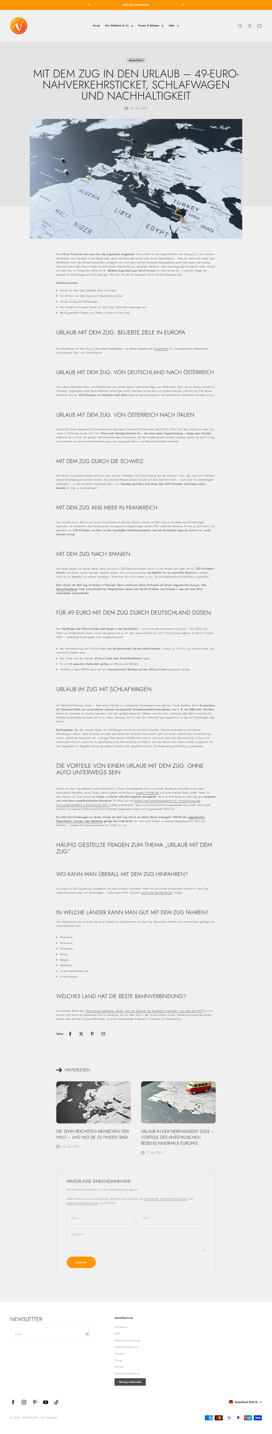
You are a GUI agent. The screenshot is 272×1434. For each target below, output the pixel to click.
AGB (117, 1334)
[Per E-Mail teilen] (103, 1034)
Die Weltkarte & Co (117, 25)
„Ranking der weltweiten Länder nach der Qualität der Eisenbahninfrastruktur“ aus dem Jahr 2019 (144, 1011)
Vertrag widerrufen (130, 1382)
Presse (118, 1360)
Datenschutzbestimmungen (83, 1203)
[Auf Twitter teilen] (81, 1034)
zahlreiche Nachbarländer (157, 893)
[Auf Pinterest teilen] (92, 1034)
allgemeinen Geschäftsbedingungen (166, 1199)
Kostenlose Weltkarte (127, 1373)
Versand (119, 1354)
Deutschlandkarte (66, 589)
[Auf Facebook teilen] (70, 1034)
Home (96, 25)
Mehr (172, 25)
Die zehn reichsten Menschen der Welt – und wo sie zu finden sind (92, 1134)
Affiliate (119, 1367)
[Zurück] (89, 5)
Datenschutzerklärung (127, 1340)
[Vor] (183, 5)
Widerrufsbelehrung (127, 1347)
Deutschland (136, 60)
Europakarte (161, 349)
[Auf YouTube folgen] (45, 1402)
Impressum (121, 1327)
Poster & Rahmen (148, 25)
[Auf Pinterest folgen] (35, 1402)
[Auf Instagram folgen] (24, 1402)
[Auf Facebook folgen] (13, 1402)
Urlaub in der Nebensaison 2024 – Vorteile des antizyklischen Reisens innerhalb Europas (177, 1137)
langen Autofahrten (147, 793)
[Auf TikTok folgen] (56, 1402)
